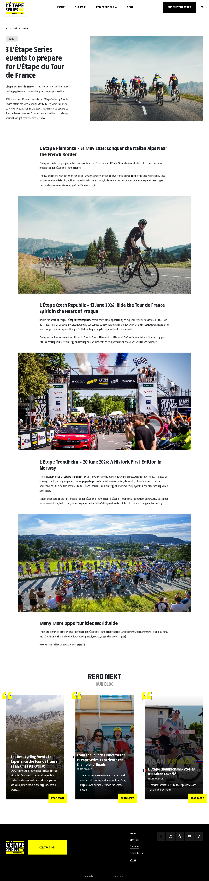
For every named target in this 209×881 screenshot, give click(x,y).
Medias (133, 859)
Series (25, 28)
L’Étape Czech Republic (79, 319)
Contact (44, 847)
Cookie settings (118, 876)
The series (134, 846)
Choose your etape (179, 7)
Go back (13, 28)
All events (134, 839)
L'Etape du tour (137, 853)
